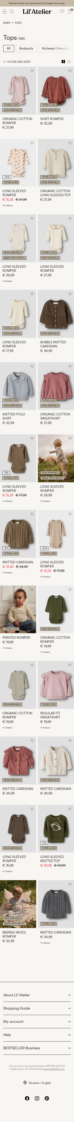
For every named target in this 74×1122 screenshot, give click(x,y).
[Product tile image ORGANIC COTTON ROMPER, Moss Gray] (18, 685)
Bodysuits (26, 48)
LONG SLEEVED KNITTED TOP (52, 859)
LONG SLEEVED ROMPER (14, 193)
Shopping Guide (16, 1008)
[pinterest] (47, 1098)
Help (7, 1035)
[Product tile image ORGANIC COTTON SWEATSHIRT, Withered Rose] (56, 386)
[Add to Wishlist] (32, 70)
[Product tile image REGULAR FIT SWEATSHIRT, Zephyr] (56, 685)
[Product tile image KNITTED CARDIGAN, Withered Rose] (18, 760)
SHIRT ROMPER (52, 119)
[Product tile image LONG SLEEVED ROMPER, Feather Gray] (56, 458)
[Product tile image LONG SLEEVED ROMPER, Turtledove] (18, 238)
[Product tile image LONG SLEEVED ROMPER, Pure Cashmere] (56, 534)
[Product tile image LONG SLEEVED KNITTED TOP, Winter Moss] (56, 829)
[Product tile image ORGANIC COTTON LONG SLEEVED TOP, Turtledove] (56, 163)
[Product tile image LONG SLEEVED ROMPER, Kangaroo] (18, 458)
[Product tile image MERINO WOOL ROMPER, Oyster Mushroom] (18, 904)
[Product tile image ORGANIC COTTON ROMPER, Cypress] (56, 609)
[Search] (12, 11)
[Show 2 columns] (63, 61)
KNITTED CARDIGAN (17, 562)
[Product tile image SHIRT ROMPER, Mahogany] (56, 91)
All (9, 48)
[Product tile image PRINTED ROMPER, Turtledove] (18, 609)
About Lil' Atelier (16, 995)
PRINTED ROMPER (16, 638)
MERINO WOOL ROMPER (14, 934)
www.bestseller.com (54, 1069)
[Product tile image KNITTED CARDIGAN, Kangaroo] (18, 534)
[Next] (3, 94)
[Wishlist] (62, 11)
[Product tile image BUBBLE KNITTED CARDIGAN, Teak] (56, 314)
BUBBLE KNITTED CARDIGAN (53, 344)
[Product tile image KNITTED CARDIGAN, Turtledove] (56, 760)
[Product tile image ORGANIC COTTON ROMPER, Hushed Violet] (18, 91)
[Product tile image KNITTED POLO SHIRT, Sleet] (18, 386)
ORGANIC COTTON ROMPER (17, 121)
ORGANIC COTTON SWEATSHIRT (55, 416)
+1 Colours (7, 281)
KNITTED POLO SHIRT (13, 416)
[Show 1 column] (69, 61)
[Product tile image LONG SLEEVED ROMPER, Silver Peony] (18, 163)
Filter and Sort (19, 61)
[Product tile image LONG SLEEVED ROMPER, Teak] (18, 829)
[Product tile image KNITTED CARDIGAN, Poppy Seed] (56, 904)
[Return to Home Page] (37, 11)
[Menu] (4, 11)
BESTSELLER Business (21, 1048)
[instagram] (37, 1098)
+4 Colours (7, 205)
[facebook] (27, 1098)
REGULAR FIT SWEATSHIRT (50, 715)
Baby (7, 22)
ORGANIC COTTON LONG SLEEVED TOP (55, 193)
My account (13, 1021)
